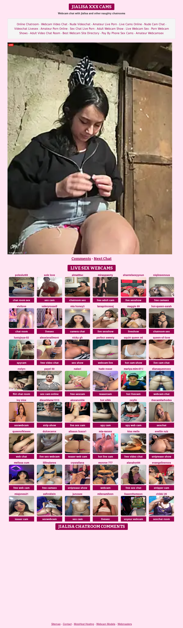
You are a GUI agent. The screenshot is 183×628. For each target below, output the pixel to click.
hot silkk (105, 400)
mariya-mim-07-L (133, 368)
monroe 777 (105, 462)
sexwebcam (21, 425)
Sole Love (49, 275)
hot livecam (133, 394)
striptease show (161, 456)
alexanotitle (77, 400)
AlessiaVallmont (49, 337)
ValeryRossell (49, 306)
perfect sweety (105, 337)
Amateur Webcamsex (150, 33)
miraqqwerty (105, 275)
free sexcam (77, 394)
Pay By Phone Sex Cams (117, 33)
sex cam (49, 300)
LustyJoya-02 (21, 337)
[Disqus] (91, 576)
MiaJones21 (21, 494)
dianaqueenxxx (161, 368)
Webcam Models (105, 624)
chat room (21, 331)
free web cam (21, 487)
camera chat (77, 331)
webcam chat (162, 394)
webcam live (105, 362)
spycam (21, 362)
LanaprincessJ (105, 306)
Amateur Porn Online (54, 28)
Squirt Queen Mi (133, 337)
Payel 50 (49, 368)
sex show (77, 362)
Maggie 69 (133, 306)
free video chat (49, 362)
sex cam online (49, 394)
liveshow (133, 331)
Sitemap (56, 624)
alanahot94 (133, 462)
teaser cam (21, 519)
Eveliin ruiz (161, 431)
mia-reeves (105, 431)
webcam (105, 487)
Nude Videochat (80, 24)
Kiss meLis (133, 431)
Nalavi (77, 368)
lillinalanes (49, 462)
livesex (49, 331)
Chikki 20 (161, 494)
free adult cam (105, 300)
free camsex (161, 300)
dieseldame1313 (49, 400)
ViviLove (21, 306)
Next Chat (103, 258)
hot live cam (105, 456)
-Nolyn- (21, 368)
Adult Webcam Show (110, 28)
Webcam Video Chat (54, 24)
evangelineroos (161, 462)
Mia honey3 (77, 306)
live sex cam (77, 425)
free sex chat (133, 487)
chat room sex (21, 300)
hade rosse (105, 368)
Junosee (77, 494)
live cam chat (162, 362)
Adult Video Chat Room (45, 33)
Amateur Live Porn (105, 24)
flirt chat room (21, 394)
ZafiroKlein (49, 494)
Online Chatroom (28, 24)
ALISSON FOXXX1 (77, 431)
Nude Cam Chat (154, 24)
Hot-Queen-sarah (161, 306)
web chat (21, 456)
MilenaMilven (105, 494)
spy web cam (133, 425)
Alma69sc (77, 275)
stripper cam (161, 487)
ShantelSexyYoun (133, 275)
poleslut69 (21, 275)
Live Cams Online (130, 24)
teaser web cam (77, 456)
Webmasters (125, 624)
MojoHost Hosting (84, 624)
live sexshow (133, 300)
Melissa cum (21, 462)
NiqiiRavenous (161, 275)
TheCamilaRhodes (161, 400)
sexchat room (161, 519)
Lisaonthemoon (133, 494)
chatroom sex (77, 300)
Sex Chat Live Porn (82, 28)
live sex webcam (49, 456)
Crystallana (77, 462)
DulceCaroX (49, 431)
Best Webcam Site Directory (81, 33)
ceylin (133, 400)
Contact (67, 624)
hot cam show (133, 362)
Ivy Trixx (21, 400)
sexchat (161, 425)
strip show (49, 425)
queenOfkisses (22, 431)
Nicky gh (77, 337)
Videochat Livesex (26, 28)
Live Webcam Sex (137, 28)
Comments (81, 258)
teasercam (105, 394)
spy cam (105, 425)
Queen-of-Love (161, 337)
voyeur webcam (133, 519)
